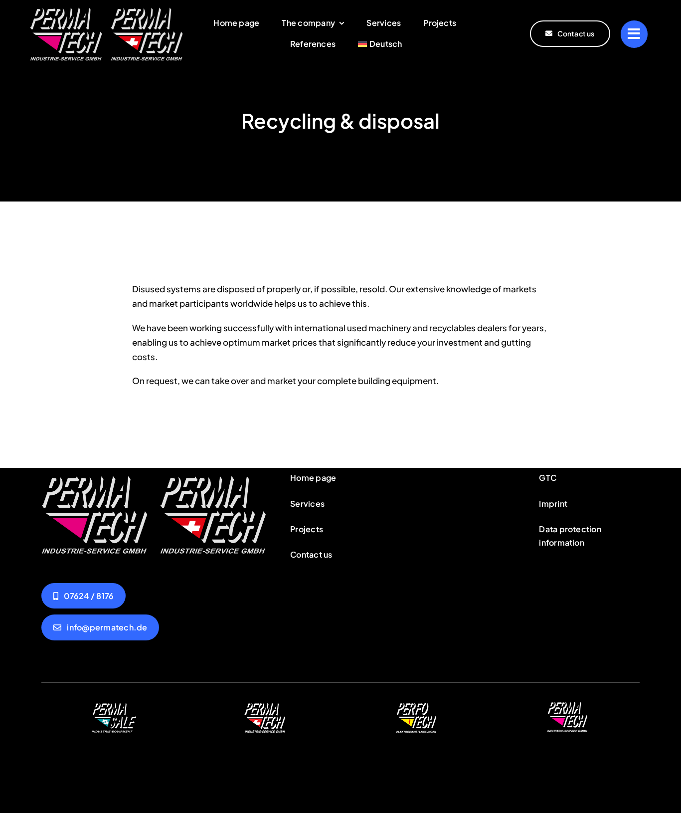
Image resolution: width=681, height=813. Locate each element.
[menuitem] (380, 44)
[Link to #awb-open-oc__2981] (634, 34)
